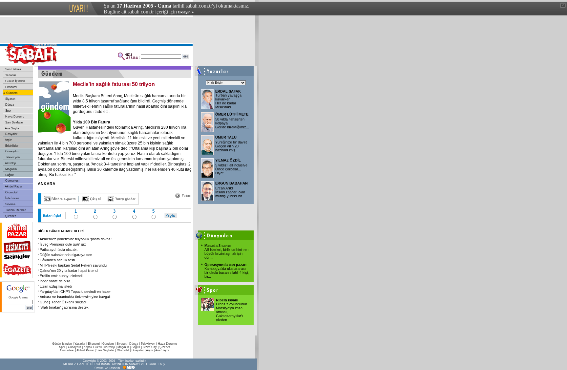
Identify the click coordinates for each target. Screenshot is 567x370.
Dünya (9, 104)
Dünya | (135, 343)
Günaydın (11, 151)
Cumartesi (11, 180)
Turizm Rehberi (15, 210)
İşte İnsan (11, 198)
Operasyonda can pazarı (225, 265)
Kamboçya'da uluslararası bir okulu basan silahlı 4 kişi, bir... (226, 272)
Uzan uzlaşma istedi (56, 286)
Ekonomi (10, 87)
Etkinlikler (11, 145)
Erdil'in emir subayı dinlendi (61, 276)
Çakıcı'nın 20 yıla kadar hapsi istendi (69, 270)
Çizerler (10, 216)
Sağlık (9, 175)
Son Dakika (12, 69)
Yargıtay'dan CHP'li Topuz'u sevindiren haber (75, 292)
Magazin (10, 169)
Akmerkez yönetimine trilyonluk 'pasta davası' (76, 239)
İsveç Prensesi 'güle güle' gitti (63, 244)
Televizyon (12, 157)
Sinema (9, 204)
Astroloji (10, 163)
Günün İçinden (14, 81)
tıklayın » (186, 12)
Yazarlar (10, 75)
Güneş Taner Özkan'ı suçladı (63, 302)
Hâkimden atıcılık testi (57, 260)
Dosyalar (10, 134)
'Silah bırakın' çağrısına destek (64, 307)
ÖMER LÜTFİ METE (231, 114)
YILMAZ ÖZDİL (228, 160)
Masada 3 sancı (217, 246)
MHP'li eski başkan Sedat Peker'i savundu (73, 265)
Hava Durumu (14, 116)
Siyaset (9, 98)
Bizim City (150, 347)
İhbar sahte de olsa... (56, 281)
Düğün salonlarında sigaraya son (66, 255)
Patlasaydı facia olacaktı (59, 249)
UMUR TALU (226, 137)
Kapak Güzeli (93, 347)
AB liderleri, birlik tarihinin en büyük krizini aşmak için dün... (226, 253)
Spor (7, 110)
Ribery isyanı (227, 300)
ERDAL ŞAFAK (228, 91)
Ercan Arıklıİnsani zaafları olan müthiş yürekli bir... (230, 192)
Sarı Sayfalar (13, 122)
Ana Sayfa (11, 128)
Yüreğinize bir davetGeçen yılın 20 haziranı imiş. (231, 146)
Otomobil (10, 192)
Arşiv (8, 139)
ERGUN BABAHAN (231, 183)
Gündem (11, 93)
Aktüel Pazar (13, 186)
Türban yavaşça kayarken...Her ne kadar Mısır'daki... (228, 101)
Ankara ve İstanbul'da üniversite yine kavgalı (75, 297)
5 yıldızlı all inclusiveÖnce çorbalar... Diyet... (231, 169)
